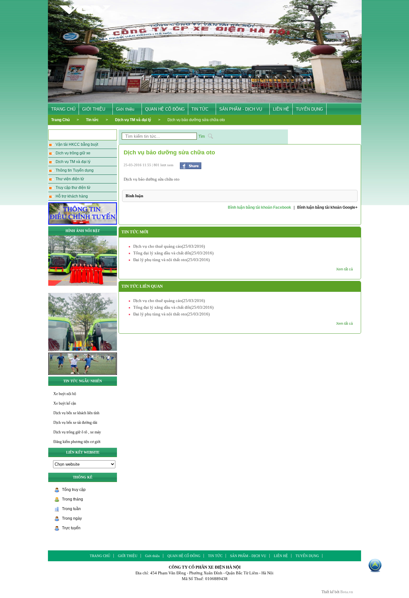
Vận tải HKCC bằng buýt (77, 144)
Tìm (201, 136)
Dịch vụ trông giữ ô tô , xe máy (77, 432)
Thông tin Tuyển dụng (75, 170)
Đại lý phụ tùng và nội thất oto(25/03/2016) (171, 259)
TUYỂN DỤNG (309, 109)
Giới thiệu (125, 109)
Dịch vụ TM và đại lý (133, 120)
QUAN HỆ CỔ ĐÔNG (165, 109)
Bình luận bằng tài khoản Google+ (327, 207)
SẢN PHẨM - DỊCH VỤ (240, 109)
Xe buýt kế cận (64, 403)
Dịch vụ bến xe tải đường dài (75, 422)
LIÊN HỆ (281, 109)
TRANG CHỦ (63, 109)
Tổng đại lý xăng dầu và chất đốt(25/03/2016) (173, 253)
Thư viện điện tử (70, 179)
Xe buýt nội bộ (64, 394)
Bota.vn (346, 592)
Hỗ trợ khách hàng (72, 196)
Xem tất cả (344, 269)
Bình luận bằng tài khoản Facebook (259, 207)
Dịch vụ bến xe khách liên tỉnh (76, 413)
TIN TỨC (199, 109)
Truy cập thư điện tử (73, 187)
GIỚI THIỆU (93, 109)
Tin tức (92, 120)
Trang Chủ (60, 120)
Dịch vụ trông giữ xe (73, 153)
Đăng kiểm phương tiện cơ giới (76, 441)
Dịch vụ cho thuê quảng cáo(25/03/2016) (169, 246)
